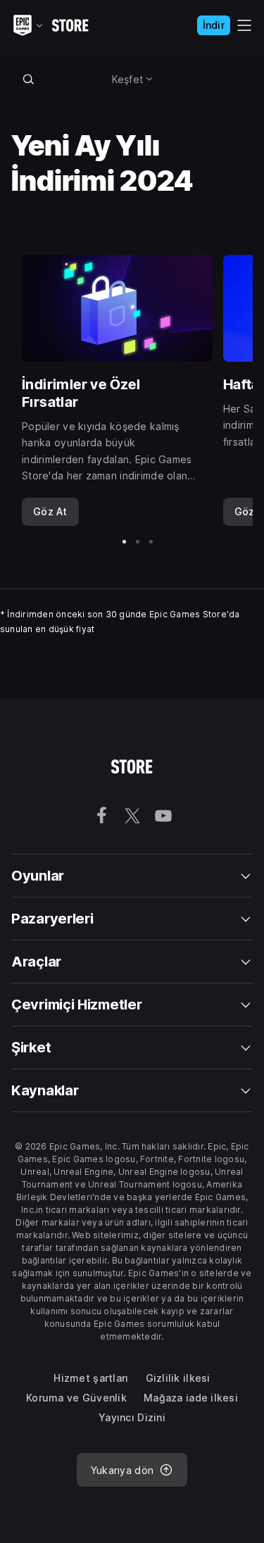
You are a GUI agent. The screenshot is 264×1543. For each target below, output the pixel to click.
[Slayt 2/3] (137, 541)
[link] (50, 512)
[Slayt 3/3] (151, 541)
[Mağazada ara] (28, 79)
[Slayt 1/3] (124, 541)
